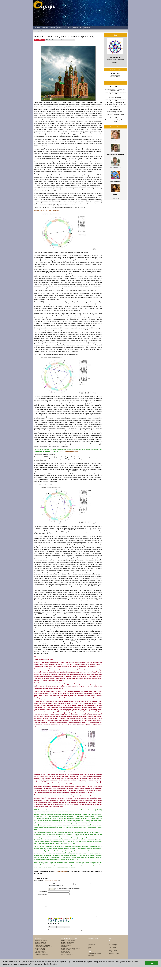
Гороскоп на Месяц (40, 952)
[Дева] (56, 920)
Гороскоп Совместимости (67, 942)
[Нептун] (63, 921)
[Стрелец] (62, 920)
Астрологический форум (94, 953)
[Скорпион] (60, 920)
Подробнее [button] (53, 964)
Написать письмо (115, 64)
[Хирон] (65, 921)
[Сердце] (68, 918)
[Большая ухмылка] (53, 918)
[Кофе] (60, 918)
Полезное (87, 27)
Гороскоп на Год (65, 951)
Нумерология (91, 946)
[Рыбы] (67, 920)
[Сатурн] (58, 921)
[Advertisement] (94, 13)
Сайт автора (115, 62)
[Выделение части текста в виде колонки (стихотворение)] (55, 889)
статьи (57, 31)
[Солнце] (48, 921)
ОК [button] (152, 963)
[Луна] (50, 921)
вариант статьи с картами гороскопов (46, 210)
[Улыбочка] (48, 918)
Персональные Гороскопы (49, 27)
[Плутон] (60, 921)
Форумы (75, 27)
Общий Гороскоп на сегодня (42, 945)
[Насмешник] (56, 918)
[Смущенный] (51, 918)
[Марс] (55, 921)
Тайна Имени (91, 944)
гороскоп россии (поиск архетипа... (70, 31)
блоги (42, 31)
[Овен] (48, 920)
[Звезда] (72, 918)
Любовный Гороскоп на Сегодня (43, 946)
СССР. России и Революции (69, 451)
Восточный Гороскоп (66, 943)
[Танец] (71, 918)
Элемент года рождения (67, 954)
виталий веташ (50, 31)
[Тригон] (56, 923)
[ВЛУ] (50, 923)
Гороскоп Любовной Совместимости (70, 948)
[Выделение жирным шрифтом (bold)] (48, 889)
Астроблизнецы (113, 944)
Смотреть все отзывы (51, 880)
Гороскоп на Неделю (40, 943)
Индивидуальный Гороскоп (68, 940)
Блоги (81, 27)
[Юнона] (67, 921)
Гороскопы (37, 27)
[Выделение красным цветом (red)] (52, 889)
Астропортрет (64, 946)
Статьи (111, 943)
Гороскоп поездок (40, 948)
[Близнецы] (51, 920)
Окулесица (91, 955)
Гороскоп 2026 (61, 27)
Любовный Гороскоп (66, 945)
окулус (37, 31)
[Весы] (58, 920)
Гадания (69, 27)
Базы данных (112, 947)
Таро (89, 949)
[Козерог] (63, 920)
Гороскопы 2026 (93, 938)
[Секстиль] (53, 923)
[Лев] (55, 920)
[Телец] (50, 920)
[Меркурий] (51, 921)
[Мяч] (65, 918)
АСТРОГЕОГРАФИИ (60, 871)
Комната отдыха (113, 950)
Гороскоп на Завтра (40, 942)
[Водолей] (65, 920)
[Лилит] (68, 921)
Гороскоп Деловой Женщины (68, 949)
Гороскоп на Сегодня (41, 940)
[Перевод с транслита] (57, 889)
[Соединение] (51, 923)
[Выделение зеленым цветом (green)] (54, 889)
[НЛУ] (48, 923)
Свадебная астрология (41, 954)
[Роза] (62, 918)
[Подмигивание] (55, 918)
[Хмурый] (50, 918)
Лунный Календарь (40, 949)
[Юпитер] (56, 921)
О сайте (111, 952)
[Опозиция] (58, 923)
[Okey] (67, 918)
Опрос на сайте (113, 946)
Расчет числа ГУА (65, 952)
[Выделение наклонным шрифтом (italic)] (50, 889)
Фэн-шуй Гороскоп (40, 951)
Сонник (90, 943)
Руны (89, 947)
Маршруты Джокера (114, 953)
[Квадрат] (55, 923)
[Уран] (62, 921)
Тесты (110, 949)
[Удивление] (58, 918)
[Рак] (53, 920)
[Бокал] (63, 918)
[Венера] (53, 921)
